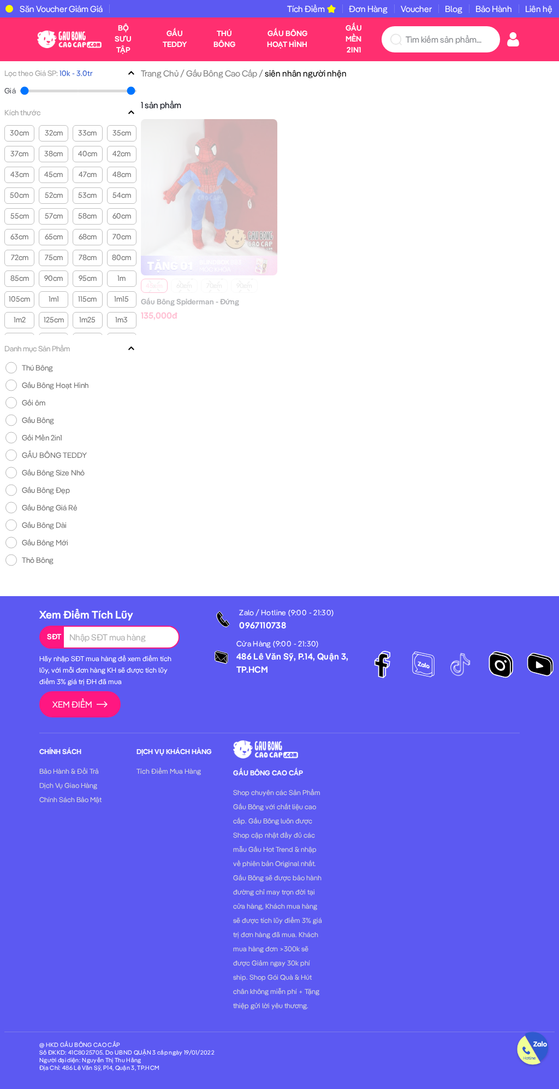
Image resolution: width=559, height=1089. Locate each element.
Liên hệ (538, 8)
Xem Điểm (72, 704)
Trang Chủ (160, 73)
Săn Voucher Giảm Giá (61, 8)
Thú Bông (224, 38)
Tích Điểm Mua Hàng (168, 771)
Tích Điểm (306, 8)
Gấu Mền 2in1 (354, 39)
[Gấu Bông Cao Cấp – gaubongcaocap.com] (69, 38)
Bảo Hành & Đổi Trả (69, 771)
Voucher (416, 8)
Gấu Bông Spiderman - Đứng (190, 302)
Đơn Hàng (368, 8)
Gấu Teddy (175, 38)
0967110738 (262, 625)
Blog (453, 8)
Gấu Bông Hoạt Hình (287, 38)
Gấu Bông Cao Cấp (221, 73)
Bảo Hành (493, 8)
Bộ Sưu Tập (123, 39)
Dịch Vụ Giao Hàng (68, 785)
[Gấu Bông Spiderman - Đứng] (209, 186)
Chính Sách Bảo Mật (70, 799)
